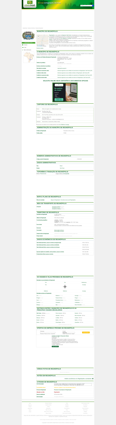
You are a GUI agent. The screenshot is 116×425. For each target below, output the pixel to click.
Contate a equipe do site (59, 419)
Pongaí (38, 297)
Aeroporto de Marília (56, 208)
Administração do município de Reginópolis (55, 127)
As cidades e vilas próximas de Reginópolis (55, 277)
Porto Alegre (58, 322)
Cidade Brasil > (25, 28)
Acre (30, 403)
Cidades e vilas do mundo (70, 419)
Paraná (66, 406)
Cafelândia (77, 302)
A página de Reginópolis (47, 382)
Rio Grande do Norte (67, 413)
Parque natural (40, 235)
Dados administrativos (46, 162)
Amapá (30, 406)
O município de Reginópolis (48, 52)
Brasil (61, 165)
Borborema (84, 282)
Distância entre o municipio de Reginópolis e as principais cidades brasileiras (56, 309)
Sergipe (85, 411)
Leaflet (39, 44)
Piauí (67, 409)
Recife (38, 320)
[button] (38, 36)
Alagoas (30, 405)
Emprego (25, 44)
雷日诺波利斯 (66, 173)
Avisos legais (43, 419)
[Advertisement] (58, 18)
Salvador (58, 315)
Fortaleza (39, 315)
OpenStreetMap (39, 46)
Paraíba (66, 404)
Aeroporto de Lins (56, 207)
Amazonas (30, 408)
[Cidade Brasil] (29, 6)
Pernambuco (67, 408)
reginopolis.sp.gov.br (61, 68)
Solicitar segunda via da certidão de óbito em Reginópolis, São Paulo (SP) (73, 72)
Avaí (38, 300)
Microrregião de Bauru (59, 231)
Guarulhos (77, 322)
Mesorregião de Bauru (59, 230)
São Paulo (62, 168)
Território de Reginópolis (48, 212)
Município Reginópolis (39, 28)
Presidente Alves (59, 300)
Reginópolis (51, 35)
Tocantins (85, 413)
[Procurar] (93, 5)
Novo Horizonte (78, 304)
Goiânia (76, 317)
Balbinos (65, 38)
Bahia (30, 409)
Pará (67, 403)
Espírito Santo (48, 404)
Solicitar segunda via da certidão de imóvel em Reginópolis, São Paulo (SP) (73, 77)
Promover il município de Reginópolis (62, 389)
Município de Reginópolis (47, 31)
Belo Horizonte (78, 315)
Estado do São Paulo (66, 35)
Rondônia (85, 404)
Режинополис (43, 173)
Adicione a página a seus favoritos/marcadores (65, 387)
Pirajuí (50, 39)
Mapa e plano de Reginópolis (49, 197)
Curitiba (57, 317)
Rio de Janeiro (59, 313)
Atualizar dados (40, 48)
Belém (57, 320)
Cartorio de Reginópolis (47, 104)
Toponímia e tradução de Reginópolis (52, 172)
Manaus (38, 317)
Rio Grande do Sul (85, 403)
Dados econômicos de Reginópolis (51, 239)
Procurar (86, 332)
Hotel (25, 47)
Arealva (38, 302)
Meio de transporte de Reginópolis (51, 203)
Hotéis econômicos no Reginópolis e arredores (78, 378)
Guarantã (58, 302)
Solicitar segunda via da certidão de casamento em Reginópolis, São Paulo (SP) (74, 75)
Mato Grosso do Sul (48, 411)
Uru (61, 38)
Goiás (48, 406)
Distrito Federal (48, 403)
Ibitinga (38, 304)
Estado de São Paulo (31, 28)
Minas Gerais (48, 413)
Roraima (85, 406)
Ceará (30, 411)
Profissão (42, 331)
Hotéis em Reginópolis (46, 375)
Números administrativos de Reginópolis (54, 156)
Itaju (57, 304)
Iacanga (69, 38)
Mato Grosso (48, 409)
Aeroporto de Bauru (56, 206)
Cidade (64, 331)
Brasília (76, 313)
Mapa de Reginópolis (55, 199)
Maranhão (48, 408)
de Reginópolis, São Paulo (49, 3)
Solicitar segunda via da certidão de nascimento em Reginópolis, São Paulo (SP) (74, 70)
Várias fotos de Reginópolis (49, 369)
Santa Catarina (85, 408)
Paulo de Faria (59, 297)
